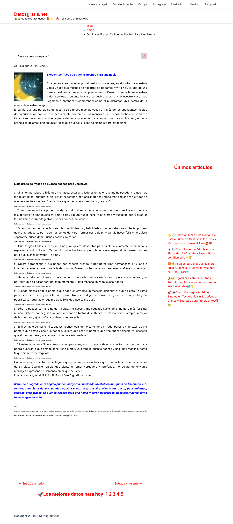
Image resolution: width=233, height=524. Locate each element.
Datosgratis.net (30, 14)
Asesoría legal (98, 4)
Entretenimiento (122, 4)
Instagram (159, 4)
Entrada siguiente (128, 483)
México (194, 4)
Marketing (177, 4)
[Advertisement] (80, 153)
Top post (210, 4)
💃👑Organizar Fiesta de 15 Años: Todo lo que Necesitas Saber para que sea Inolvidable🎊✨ (192, 282)
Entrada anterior (32, 483)
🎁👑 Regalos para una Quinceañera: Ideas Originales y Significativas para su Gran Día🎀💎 (191, 268)
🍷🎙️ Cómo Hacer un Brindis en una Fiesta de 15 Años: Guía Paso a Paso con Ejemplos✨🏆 (191, 253)
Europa (143, 4)
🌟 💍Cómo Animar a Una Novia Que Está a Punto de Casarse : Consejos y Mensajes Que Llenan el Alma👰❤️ (192, 239)
